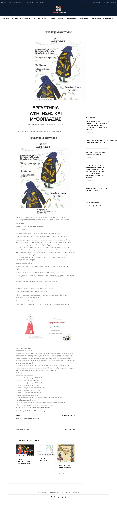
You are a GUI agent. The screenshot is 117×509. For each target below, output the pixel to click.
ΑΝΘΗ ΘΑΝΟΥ (20, 418)
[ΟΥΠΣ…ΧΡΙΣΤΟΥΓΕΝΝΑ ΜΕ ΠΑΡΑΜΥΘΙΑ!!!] (25, 450)
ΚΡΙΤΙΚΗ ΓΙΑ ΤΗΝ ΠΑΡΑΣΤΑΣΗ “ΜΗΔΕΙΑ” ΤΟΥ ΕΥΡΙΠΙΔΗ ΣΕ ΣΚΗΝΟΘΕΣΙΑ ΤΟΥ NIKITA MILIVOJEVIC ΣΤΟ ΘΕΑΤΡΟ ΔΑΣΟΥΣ (97, 126)
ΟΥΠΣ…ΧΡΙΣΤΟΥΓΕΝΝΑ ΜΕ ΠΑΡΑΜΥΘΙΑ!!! (24, 461)
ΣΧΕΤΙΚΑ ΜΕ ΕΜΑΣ (6, 2)
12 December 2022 (23, 469)
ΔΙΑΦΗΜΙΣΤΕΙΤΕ (18, 2)
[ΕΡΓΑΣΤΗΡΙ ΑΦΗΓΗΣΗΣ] (46, 449)
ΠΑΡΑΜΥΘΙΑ (42, 99)
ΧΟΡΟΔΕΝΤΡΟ (28, 421)
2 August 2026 (89, 132)
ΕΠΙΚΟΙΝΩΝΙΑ (30, 2)
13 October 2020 (63, 473)
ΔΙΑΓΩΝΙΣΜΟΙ (40, 2)
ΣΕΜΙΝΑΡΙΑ (49, 99)
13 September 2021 (51, 124)
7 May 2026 (88, 145)
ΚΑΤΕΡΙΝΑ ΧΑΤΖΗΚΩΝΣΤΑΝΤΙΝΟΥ (36, 124)
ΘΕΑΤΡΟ (21, 455)
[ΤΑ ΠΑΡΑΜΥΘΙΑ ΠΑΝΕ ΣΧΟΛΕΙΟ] (66, 453)
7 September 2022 (43, 466)
